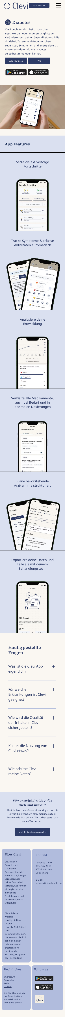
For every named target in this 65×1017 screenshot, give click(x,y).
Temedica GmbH (15, 996)
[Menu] (58, 5)
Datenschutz (10, 980)
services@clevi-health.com (49, 883)
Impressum (9, 976)
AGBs (6, 983)
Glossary (8, 986)
